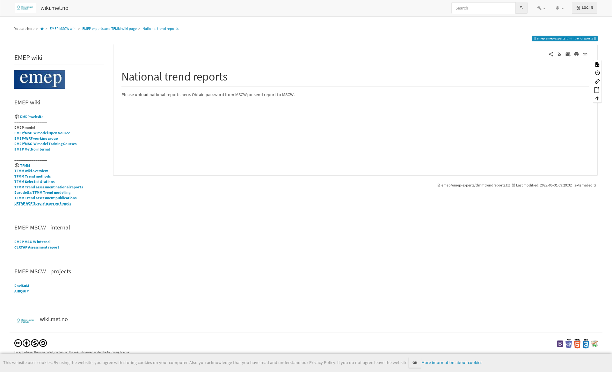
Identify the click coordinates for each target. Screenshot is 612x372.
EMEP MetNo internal (32, 149)
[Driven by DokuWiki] (594, 343)
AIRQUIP (21, 291)
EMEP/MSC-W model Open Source (42, 132)
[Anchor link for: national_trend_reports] (233, 75)
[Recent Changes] (559, 54)
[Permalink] (585, 54)
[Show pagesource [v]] (597, 64)
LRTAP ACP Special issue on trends (42, 203)
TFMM (25, 165)
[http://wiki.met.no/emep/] (39, 79)
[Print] (576, 54)
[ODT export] (597, 90)
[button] (541, 8)
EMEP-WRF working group (36, 138)
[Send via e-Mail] (568, 54)
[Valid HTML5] (577, 343)
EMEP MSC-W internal (32, 241)
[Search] (521, 8)
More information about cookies (451, 362)
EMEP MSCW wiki (63, 28)
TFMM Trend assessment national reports (48, 187)
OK (414, 362)
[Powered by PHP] (568, 343)
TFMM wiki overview (31, 170)
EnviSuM (21, 285)
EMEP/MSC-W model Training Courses (45, 143)
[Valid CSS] (586, 343)
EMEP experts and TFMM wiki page (109, 28)
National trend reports (160, 28)
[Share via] (551, 54)
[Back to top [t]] (597, 98)
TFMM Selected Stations (34, 181)
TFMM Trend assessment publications (45, 197)
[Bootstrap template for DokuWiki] (560, 343)
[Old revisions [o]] (597, 73)
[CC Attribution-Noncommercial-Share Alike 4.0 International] (30, 342)
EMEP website (31, 116)
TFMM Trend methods (32, 176)
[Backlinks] (597, 81)
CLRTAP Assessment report (36, 247)
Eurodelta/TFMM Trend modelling (42, 192)
